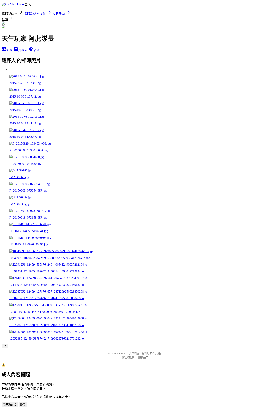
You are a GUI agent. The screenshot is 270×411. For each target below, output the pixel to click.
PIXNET (120, 353)
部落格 (23, 50)
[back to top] (5, 346)
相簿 (9, 50)
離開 (22, 404)
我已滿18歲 (9, 404)
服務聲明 (143, 357)
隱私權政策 (128, 357)
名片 (36, 50)
